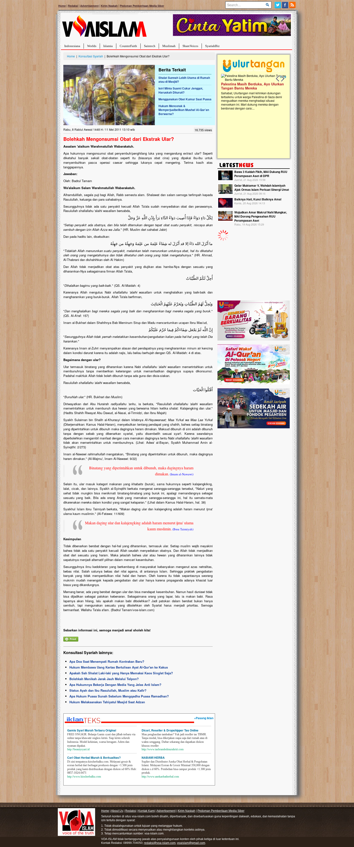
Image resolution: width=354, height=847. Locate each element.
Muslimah (169, 46)
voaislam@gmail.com (191, 843)
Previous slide (277, 78)
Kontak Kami (146, 811)
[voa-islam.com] (104, 27)
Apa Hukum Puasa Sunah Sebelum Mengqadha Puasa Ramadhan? (119, 696)
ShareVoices (190, 46)
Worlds (91, 46)
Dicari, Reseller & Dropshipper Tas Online (170, 730)
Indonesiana (72, 46)
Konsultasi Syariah (91, 56)
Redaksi (73, 5)
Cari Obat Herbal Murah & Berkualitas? (94, 757)
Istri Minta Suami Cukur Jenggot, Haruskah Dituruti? (180, 90)
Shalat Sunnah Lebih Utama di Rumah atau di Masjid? (184, 79)
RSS (292, 5)
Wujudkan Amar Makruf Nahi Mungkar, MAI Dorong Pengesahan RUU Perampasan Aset (260, 216)
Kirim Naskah (109, 5)
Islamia (108, 46)
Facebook (285, 5)
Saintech (149, 46)
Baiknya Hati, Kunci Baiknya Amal (257, 199)
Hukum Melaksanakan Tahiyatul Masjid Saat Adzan (107, 702)
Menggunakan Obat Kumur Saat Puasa (184, 99)
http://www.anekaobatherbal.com (160, 776)
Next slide (282, 78)
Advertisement (89, 5)
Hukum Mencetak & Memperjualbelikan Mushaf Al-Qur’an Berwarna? (183, 110)
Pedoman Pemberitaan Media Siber (142, 5)
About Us (117, 811)
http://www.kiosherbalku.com (84, 776)
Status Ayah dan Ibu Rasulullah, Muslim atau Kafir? (107, 690)
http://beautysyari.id (78, 749)
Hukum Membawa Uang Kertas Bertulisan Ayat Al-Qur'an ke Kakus (118, 667)
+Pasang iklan (203, 718)
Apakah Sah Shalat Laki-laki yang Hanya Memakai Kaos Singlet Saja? (121, 673)
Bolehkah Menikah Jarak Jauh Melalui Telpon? (104, 678)
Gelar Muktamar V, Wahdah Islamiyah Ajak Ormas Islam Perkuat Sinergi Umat (261, 187)
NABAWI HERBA (153, 757)
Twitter (278, 5)
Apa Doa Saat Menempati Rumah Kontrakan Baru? (106, 661)
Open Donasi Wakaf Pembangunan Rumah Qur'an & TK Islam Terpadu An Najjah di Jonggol (252, 91)
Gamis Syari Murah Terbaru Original (91, 730)
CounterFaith (128, 46)
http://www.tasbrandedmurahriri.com (163, 749)
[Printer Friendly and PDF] (70, 638)
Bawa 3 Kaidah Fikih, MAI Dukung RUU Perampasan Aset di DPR (260, 174)
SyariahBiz (212, 46)
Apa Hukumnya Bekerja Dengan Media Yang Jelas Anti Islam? (115, 684)
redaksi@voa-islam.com (160, 843)
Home (62, 5)
